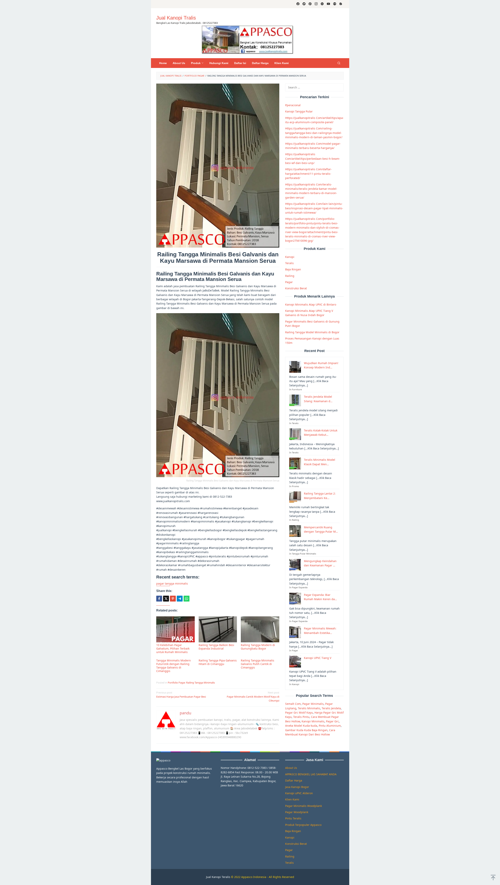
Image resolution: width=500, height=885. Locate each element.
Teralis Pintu (301, 717)
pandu (185, 713)
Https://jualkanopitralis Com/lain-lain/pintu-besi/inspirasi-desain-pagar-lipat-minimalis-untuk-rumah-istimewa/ (314, 208)
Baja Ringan (293, 269)
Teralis (289, 263)
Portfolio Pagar (176, 682)
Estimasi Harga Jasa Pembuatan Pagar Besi (181, 694)
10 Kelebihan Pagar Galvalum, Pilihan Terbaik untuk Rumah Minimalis (172, 648)
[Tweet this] (166, 599)
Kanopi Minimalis (313, 721)
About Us (291, 768)
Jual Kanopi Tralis (176, 18)
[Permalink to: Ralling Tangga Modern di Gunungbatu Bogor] (260, 629)
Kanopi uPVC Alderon (299, 793)
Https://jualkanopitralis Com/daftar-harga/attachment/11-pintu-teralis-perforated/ (308, 173)
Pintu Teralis (293, 818)
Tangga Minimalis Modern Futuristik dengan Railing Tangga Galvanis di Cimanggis (173, 666)
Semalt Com (293, 704)
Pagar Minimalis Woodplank (303, 806)
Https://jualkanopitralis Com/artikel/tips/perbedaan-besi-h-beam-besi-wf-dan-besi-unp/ (312, 158)
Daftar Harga (293, 780)
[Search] (339, 63)
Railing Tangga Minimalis (200, 682)
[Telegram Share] (180, 599)
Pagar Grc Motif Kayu (299, 712)
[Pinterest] (310, 4)
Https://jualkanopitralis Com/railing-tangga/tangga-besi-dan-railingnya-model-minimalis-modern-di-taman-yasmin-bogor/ (313, 133)
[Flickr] (335, 4)
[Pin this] (173, 599)
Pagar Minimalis (313, 704)
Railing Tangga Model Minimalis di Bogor (312, 332)
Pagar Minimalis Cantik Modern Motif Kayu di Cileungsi (253, 696)
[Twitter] (304, 4)
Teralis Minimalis (309, 708)
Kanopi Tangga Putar (299, 111)
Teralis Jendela (331, 708)
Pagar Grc (332, 721)
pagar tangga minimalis (172, 583)
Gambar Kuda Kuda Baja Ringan (306, 730)
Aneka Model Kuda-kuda (301, 725)
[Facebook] (298, 4)
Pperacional (293, 105)
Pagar (289, 282)
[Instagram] (316, 4)
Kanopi (289, 257)
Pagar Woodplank (296, 812)
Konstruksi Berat (296, 288)
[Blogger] (341, 4)
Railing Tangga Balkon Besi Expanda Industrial (216, 646)
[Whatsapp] (186, 599)
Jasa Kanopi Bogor (297, 787)
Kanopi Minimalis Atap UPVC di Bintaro (310, 304)
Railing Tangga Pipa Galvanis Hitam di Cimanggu (218, 662)
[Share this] (159, 599)
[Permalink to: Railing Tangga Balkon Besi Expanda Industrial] (218, 629)
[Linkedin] (322, 4)
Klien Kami (292, 799)
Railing (289, 276)
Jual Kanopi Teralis (218, 877)
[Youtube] (328, 4)
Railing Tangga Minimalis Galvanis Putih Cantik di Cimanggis (257, 664)
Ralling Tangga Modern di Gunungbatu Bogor (258, 646)
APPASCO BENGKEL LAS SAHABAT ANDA (311, 774)
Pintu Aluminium (330, 725)
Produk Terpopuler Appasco (303, 825)
